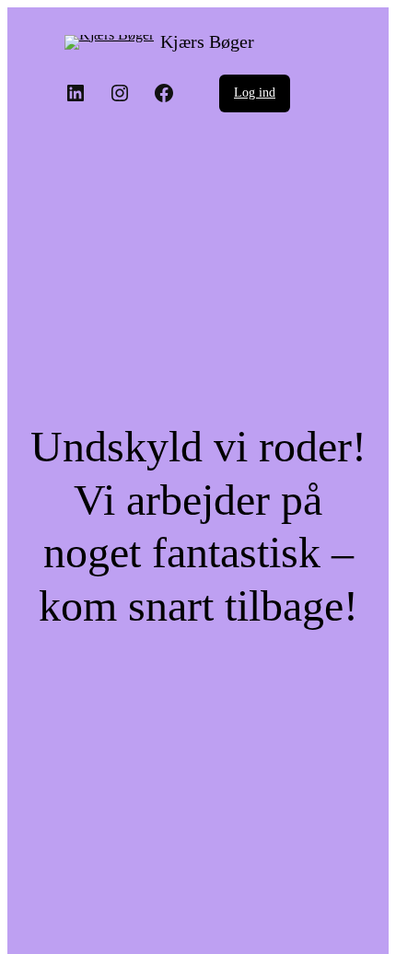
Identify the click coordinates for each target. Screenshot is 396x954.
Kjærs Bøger (207, 41)
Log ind (254, 92)
